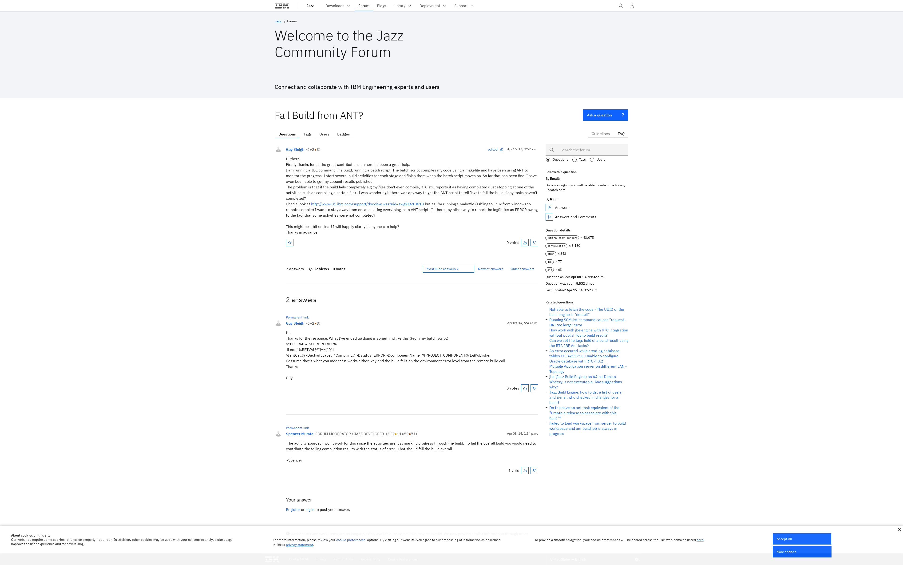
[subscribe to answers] (549, 207)
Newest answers (490, 269)
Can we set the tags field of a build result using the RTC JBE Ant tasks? (588, 343)
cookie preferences (351, 540)
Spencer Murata (299, 433)
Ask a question (599, 115)
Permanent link (297, 317)
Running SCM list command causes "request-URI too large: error (587, 322)
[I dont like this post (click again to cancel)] (534, 242)
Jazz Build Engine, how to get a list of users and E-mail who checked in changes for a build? (585, 397)
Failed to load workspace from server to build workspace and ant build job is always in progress (587, 428)
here (700, 540)
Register (293, 509)
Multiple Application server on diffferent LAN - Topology (588, 369)
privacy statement (299, 545)
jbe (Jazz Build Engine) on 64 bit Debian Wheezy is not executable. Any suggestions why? (585, 381)
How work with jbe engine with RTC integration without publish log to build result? (588, 333)
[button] (899, 529)
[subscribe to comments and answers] (549, 217)
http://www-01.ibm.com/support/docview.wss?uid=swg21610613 (367, 204)
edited (493, 149)
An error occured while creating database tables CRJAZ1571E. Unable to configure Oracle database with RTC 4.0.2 (584, 355)
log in (309, 509)
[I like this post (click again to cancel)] (525, 242)
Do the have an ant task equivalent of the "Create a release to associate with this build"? (584, 412)
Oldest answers (522, 269)
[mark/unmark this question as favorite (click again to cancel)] (289, 242)
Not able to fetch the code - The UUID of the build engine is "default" (586, 312)
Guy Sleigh (295, 149)
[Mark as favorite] (289, 242)
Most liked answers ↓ (443, 269)
